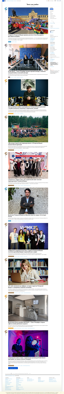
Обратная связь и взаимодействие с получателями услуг (20, 389)
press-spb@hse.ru (52, 52)
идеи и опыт (12, 77)
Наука (51, 12)
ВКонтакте (52, 31)
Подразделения (7, 381)
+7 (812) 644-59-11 (52, 38)
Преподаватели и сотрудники (8, 382)
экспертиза (21, 256)
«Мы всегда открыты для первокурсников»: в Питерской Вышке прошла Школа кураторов (25, 143)
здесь (44, 392)
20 (27, 373)
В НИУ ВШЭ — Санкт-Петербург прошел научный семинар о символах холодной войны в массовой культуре (27, 72)
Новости (14, 375)
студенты (15, 41)
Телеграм (52, 32)
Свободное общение (52, 15)
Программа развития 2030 (53, 18)
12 (18, 373)
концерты (16, 365)
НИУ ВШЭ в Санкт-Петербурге (8, 375)
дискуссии (21, 77)
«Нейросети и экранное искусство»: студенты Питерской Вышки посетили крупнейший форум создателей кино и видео (25, 251)
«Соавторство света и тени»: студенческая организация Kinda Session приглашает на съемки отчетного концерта (26, 358)
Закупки (6, 385)
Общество (51, 14)
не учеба (13, 41)
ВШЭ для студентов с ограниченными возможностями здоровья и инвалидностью (9, 387)
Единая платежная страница (8, 389)
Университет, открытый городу (17, 328)
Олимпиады (17, 383)
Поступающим (51, 10)
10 (15, 373)
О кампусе (7, 377)
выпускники (26, 328)
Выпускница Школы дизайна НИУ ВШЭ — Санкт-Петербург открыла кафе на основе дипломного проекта (26, 323)
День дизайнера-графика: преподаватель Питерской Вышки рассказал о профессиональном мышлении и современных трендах (26, 107)
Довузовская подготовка (19, 382)
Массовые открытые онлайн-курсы (53, 381)
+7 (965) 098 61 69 (52, 53)
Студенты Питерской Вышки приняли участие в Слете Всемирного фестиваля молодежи (26, 35)
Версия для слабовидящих (8, 388)
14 (20, 373)
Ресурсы (39, 377)
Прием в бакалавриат (18, 384)
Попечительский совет (7, 383)
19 (26, 373)
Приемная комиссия (52, 54)
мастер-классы (25, 256)
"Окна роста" (16, 292)
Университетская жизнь (53, 16)
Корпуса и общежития (7, 384)
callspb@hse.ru (52, 45)
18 (25, 373)
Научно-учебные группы (29, 380)
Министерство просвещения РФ (52, 380)
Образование (51, 11)
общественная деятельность (27, 185)
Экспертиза (51, 13)
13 (19, 373)
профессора (18, 77)
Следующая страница (13, 368)
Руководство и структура (8, 380)
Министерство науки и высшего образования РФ (52, 379)
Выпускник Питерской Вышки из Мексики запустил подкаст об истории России (27, 215)
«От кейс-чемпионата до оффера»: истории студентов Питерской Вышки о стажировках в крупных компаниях (25, 286)
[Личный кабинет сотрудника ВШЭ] (59, 1)
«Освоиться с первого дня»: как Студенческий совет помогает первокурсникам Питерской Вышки (25, 180)
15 (21, 373)
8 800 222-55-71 (52, 66)
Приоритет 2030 (52, 17)
